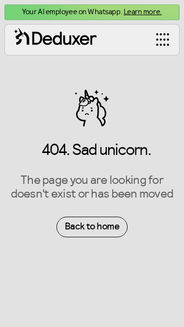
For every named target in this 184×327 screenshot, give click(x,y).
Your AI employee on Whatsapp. (91, 12)
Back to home (92, 226)
